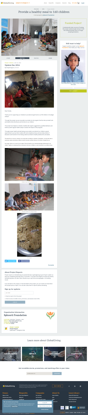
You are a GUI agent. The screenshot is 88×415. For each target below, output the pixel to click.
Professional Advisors (8, 399)
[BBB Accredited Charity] (73, 407)
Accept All (44, 402)
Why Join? (21, 397)
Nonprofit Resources (73, 395)
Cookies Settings (44, 409)
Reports (22, 58)
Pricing (79, 412)
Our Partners (39, 397)
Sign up (15, 302)
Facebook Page (14, 322)
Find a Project (73, 90)
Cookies (71, 412)
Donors (5, 393)
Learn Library (74, 393)
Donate (22, 3)
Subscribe (57, 373)
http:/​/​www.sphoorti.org (15, 320)
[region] (27, 406)
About (45, 3)
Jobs (53, 397)
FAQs (53, 399)
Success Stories (72, 401)
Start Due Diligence (23, 395)
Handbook (21, 399)
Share (50, 58)
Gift (75, 3)
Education (36, 9)
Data (84, 412)
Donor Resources (73, 399)
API (81, 412)
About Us (55, 393)
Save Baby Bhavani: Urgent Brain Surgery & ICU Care (73, 83)
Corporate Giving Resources (75, 397)
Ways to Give (5, 395)
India (43, 9)
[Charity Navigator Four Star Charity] (63, 407)
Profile (12, 323)
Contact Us (54, 401)
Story (8, 58)
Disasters (64, 3)
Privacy (67, 412)
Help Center (57, 386)
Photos (36, 58)
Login (82, 3)
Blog (69, 3)
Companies (58, 3)
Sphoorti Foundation (48, 15)
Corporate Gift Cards (41, 399)
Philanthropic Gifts (7, 397)
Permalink (51, 265)
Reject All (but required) (44, 406)
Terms (75, 412)
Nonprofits (51, 3)
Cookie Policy (15, 406)
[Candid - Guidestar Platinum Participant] (67, 407)
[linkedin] (80, 386)
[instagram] (74, 386)
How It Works (55, 395)
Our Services (38, 395)
